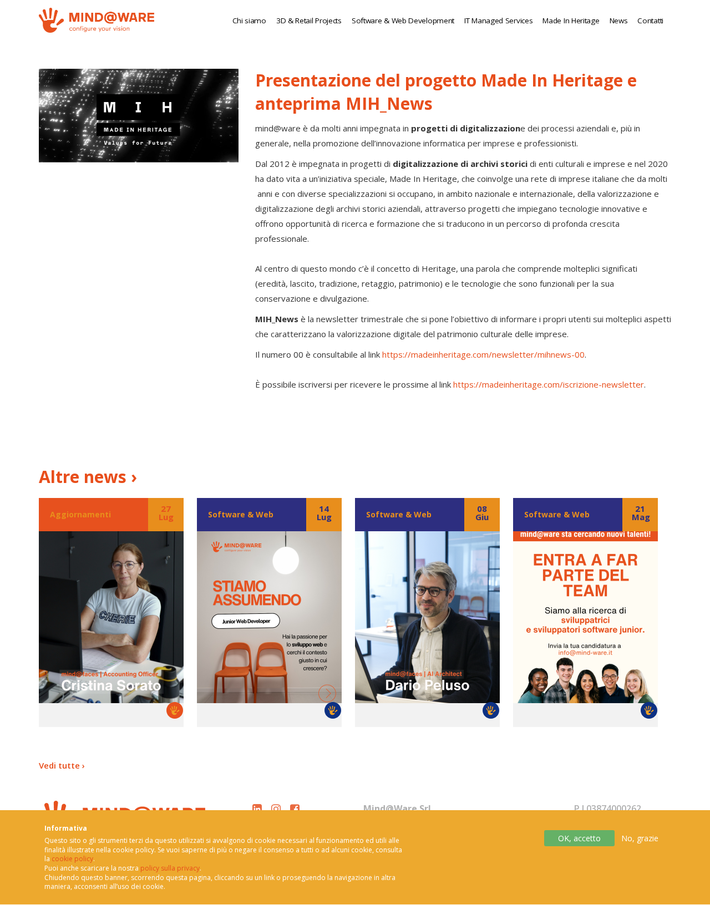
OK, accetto (579, 838)
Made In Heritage (570, 21)
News (619, 21)
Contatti (650, 21)
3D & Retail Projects (309, 21)
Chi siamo (249, 21)
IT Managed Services (498, 21)
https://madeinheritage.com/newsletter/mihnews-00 (483, 354)
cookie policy (72, 859)
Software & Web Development (403, 21)
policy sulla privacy (170, 868)
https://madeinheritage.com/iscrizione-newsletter (548, 384)
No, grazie (639, 838)
